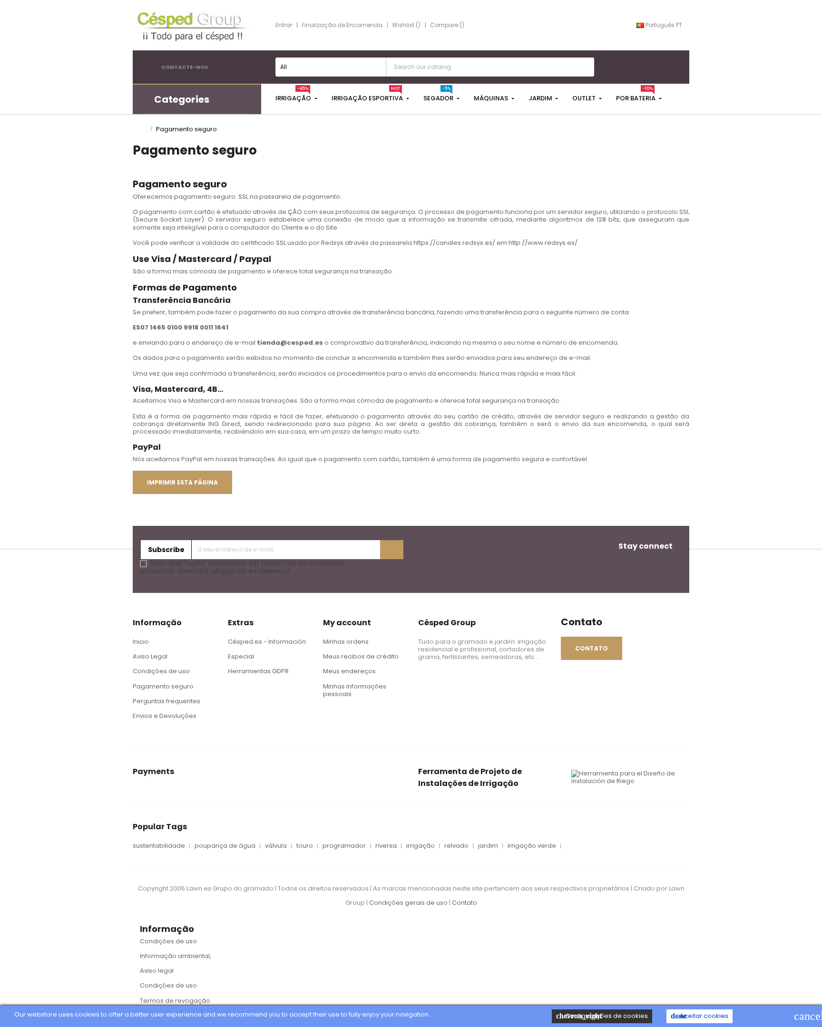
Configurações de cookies (602, 1015)
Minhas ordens (346, 641)
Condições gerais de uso (409, 902)
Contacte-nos (184, 67)
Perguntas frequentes (166, 701)
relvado (456, 846)
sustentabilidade (159, 846)
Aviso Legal (150, 656)
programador (344, 846)
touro (304, 846)
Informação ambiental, (175, 955)
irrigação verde (532, 846)
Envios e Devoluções (164, 715)
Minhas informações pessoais (354, 690)
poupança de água (225, 846)
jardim (488, 846)
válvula (276, 846)
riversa (386, 846)
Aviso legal (157, 970)
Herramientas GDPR (258, 671)
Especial (241, 656)
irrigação (420, 846)
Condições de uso (161, 671)
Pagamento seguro (163, 686)
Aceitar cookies (699, 1015)
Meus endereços (349, 671)
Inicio (141, 641)
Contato (464, 902)
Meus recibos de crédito (361, 656)
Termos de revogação (175, 1000)
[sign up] (391, 549)
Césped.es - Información (267, 641)
